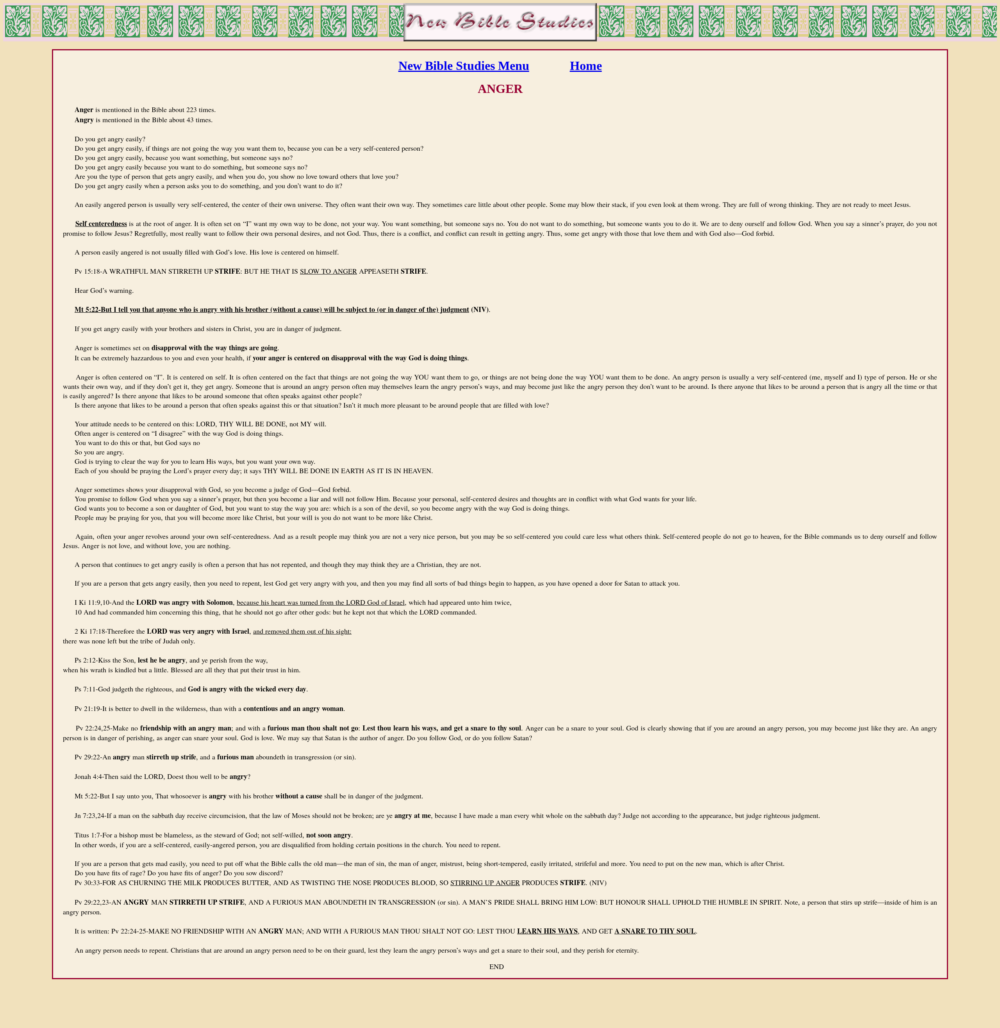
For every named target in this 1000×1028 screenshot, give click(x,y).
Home (586, 66)
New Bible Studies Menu (463, 66)
